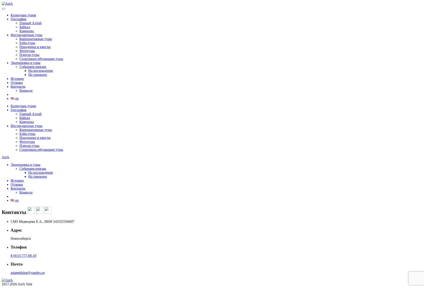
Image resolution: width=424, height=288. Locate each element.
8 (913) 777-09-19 (23, 256)
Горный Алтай (30, 23)
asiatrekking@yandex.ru (28, 273)
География (18, 19)
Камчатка (26, 31)
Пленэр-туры (29, 55)
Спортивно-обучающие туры (41, 59)
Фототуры (27, 51)
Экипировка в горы (25, 63)
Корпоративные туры (35, 39)
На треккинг (37, 75)
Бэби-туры (27, 43)
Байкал (24, 27)
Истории (17, 78)
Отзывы (17, 82)
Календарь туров (23, 15)
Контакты (18, 86)
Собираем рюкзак (32, 67)
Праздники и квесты (35, 47)
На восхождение (40, 71)
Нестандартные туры (26, 35)
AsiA (5, 157)
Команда (25, 90)
